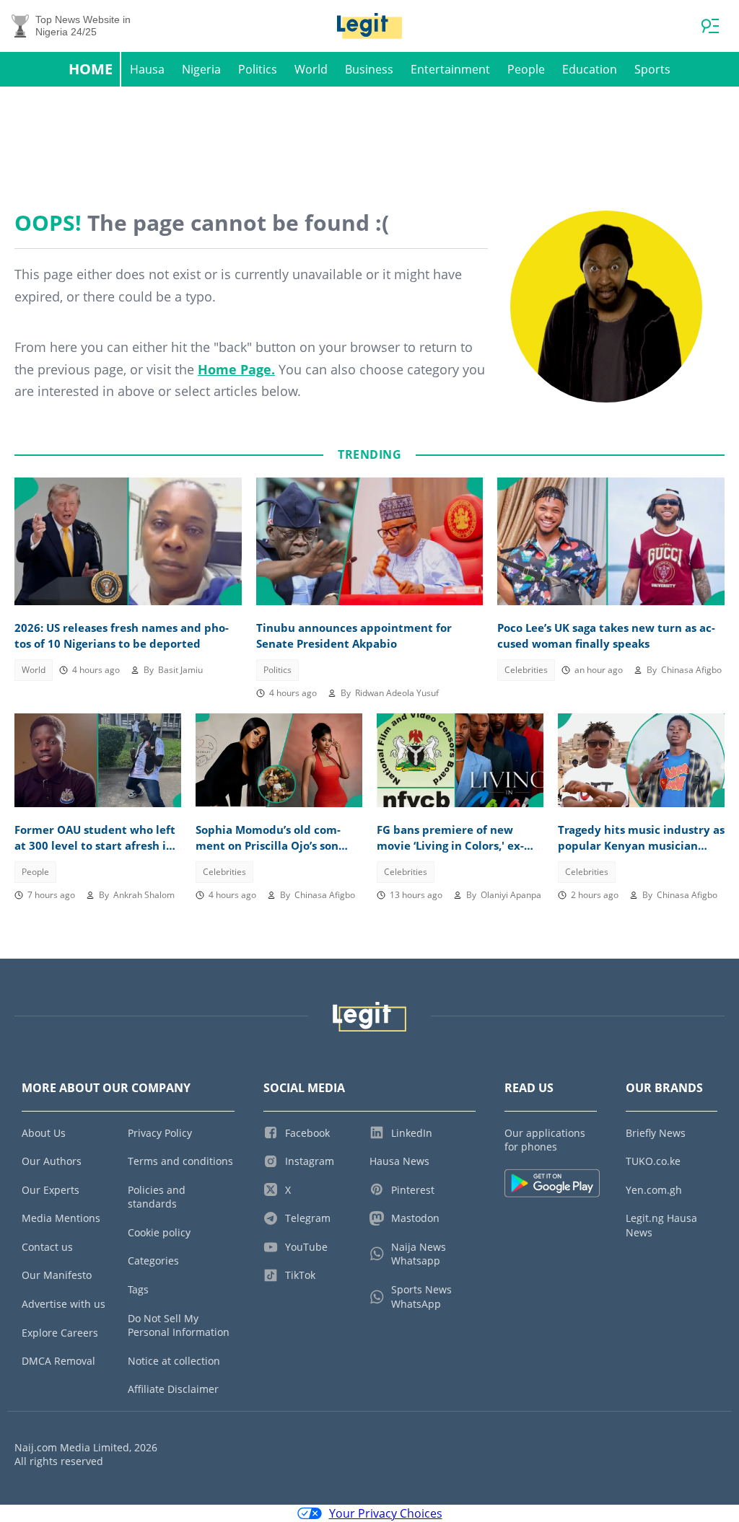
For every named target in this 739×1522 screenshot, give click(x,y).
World (311, 69)
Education (589, 69)
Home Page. (236, 369)
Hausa (147, 69)
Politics (257, 69)
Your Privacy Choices (385, 1513)
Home (91, 69)
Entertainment (450, 69)
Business (369, 69)
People (526, 69)
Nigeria (201, 69)
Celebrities (526, 670)
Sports (652, 69)
